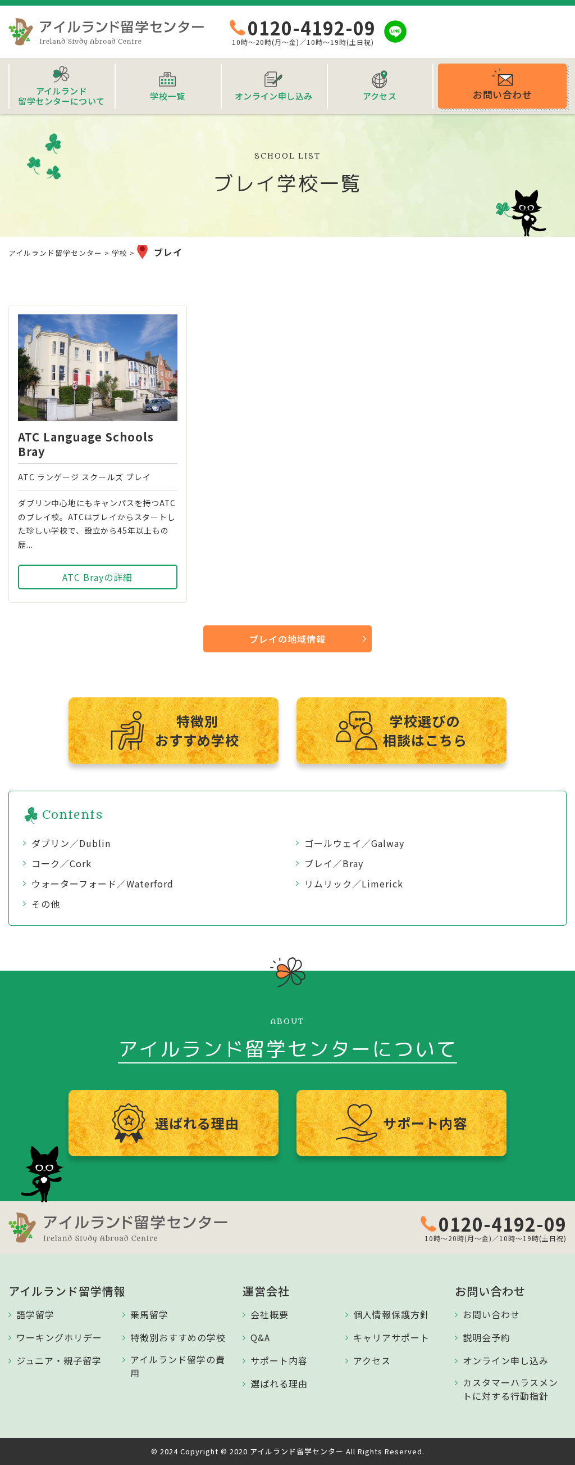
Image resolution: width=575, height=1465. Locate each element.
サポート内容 (279, 1360)
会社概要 (269, 1314)
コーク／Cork (61, 863)
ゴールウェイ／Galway (354, 843)
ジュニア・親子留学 (59, 1360)
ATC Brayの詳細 (97, 577)
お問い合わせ (491, 1314)
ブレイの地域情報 (287, 639)
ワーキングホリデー (59, 1337)
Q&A (260, 1337)
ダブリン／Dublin (71, 843)
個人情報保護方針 (391, 1314)
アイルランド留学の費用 (177, 1366)
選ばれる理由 (279, 1383)
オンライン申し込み (506, 1360)
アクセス (372, 1360)
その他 (45, 903)
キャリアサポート (391, 1337)
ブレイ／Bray (333, 863)
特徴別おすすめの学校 (178, 1337)
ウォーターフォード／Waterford (102, 883)
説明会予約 (486, 1337)
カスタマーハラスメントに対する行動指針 (510, 1389)
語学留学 (35, 1314)
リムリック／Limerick (353, 883)
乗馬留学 (149, 1314)
